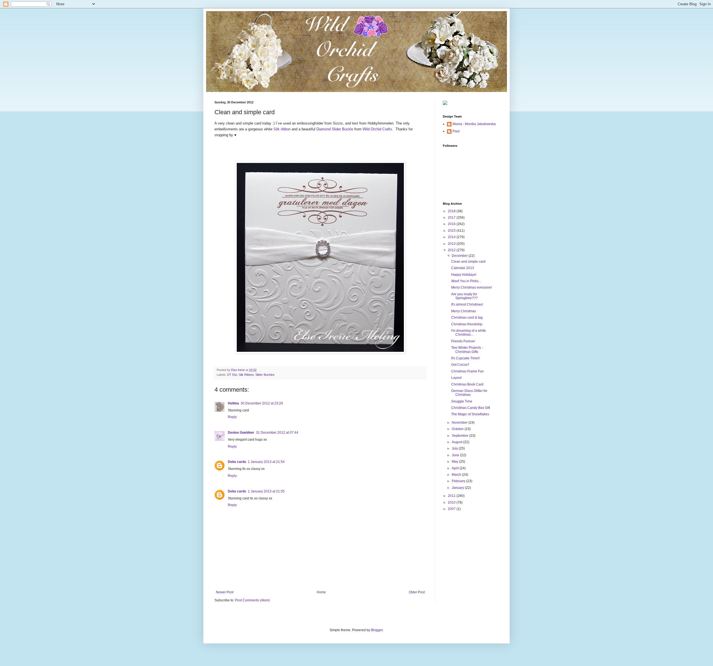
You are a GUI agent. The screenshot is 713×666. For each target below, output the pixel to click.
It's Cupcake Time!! (465, 358)
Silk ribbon (282, 129)
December (460, 256)
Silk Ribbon (246, 374)
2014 (452, 237)
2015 (452, 231)
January (458, 488)
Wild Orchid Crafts (377, 129)
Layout (456, 378)
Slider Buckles (265, 374)
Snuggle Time (461, 401)
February (459, 481)
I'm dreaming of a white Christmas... (468, 332)
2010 (452, 502)
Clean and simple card (468, 262)
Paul (456, 131)
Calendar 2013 (462, 268)
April (456, 468)
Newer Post (224, 592)
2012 (452, 250)
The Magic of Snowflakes (470, 414)
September (460, 436)
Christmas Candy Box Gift (470, 408)
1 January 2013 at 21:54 (266, 462)
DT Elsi (232, 374)
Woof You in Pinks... (466, 281)
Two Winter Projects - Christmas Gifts (467, 349)
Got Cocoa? (460, 365)
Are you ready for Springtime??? (464, 296)
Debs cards (237, 462)
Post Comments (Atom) (252, 600)
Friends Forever (463, 341)
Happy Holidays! (463, 275)
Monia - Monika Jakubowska (474, 124)
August (457, 442)
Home (321, 592)
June (456, 455)
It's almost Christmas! (467, 304)
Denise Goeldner (241, 433)
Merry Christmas (463, 311)
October (458, 429)
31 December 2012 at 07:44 (277, 433)
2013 (452, 244)
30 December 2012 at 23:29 (262, 403)
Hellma (233, 403)
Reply (232, 417)
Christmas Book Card (467, 384)
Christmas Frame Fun (467, 371)
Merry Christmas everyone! (471, 287)
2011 (452, 496)
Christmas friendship (466, 324)
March (457, 475)
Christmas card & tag (467, 317)
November (460, 423)
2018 (452, 211)
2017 (452, 217)
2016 (452, 224)
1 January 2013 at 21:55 (266, 491)
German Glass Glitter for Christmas (469, 393)
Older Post (417, 592)
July (455, 448)
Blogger (377, 630)
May (455, 461)
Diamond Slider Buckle (334, 129)
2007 (452, 509)
